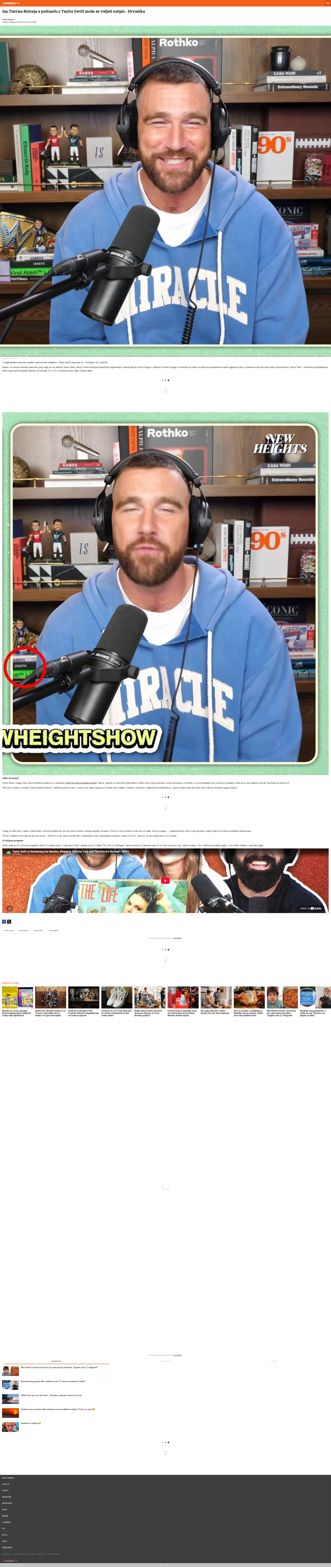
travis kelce (23, 930)
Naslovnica (8, 1478)
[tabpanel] (165, 1400)
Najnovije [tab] (57, 1361)
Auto (4, 1535)
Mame (5, 1516)
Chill (4, 1541)
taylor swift (8, 930)
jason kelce (38, 930)
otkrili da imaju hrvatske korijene (81, 783)
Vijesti (5, 1484)
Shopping (7, 1503)
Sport (5, 1491)
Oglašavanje (6, 1554)
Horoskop (7, 1548)
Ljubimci (6, 1522)
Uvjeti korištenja (53, 1554)
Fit (3, 1529)
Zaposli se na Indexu (20, 1554)
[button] (328, 3)
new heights (53, 930)
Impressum (41, 1554)
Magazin (6, 1497)
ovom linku (177, 938)
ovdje (223, 845)
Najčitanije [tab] (165, 1361)
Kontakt (33, 1554)
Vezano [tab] (274, 1361)
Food (4, 1510)
